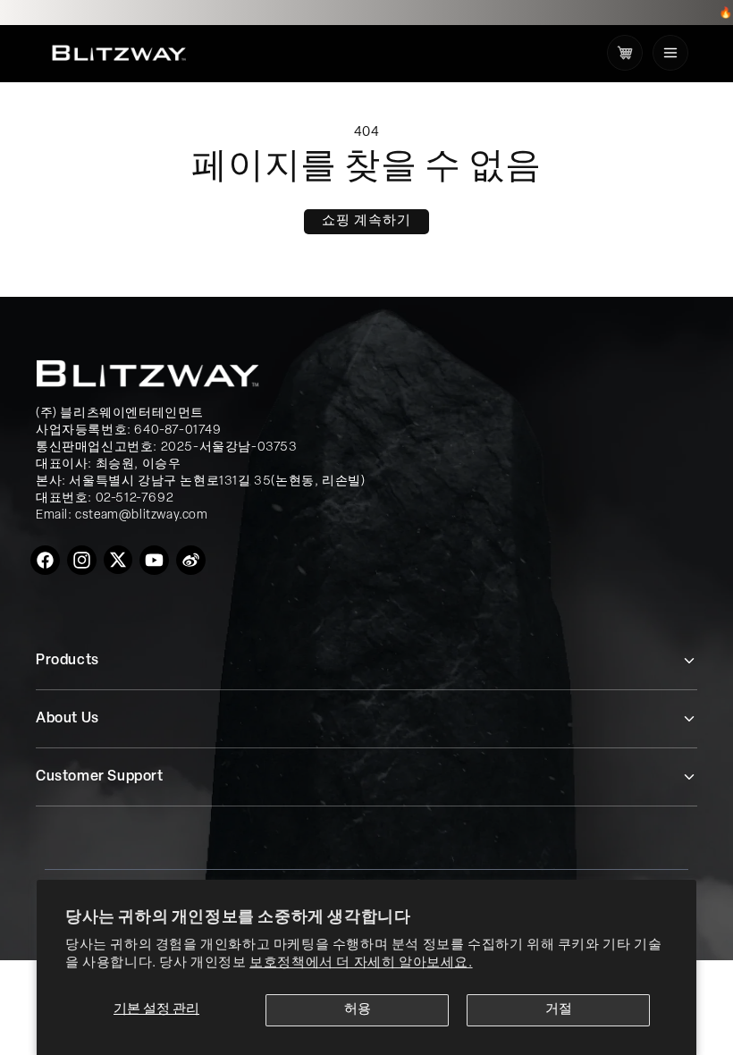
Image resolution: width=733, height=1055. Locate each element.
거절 (558, 1010)
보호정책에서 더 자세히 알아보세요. (360, 963)
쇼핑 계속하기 (366, 221)
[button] (670, 52)
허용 (357, 1010)
